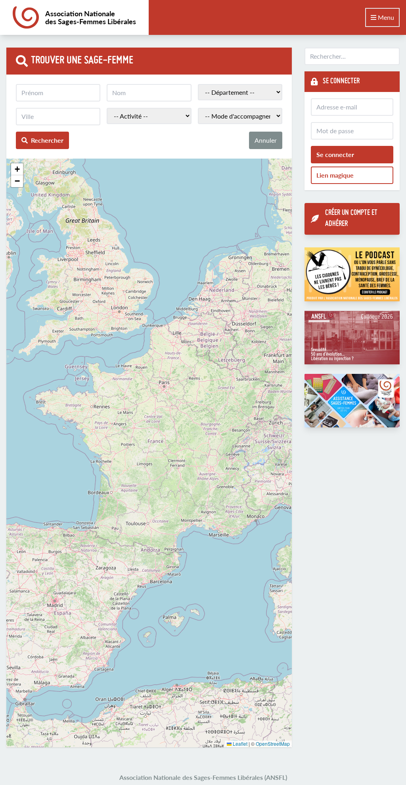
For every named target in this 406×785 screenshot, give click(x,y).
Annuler (266, 140)
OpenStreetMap (273, 743)
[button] (17, 169)
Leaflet (239, 743)
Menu (385, 17)
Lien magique (335, 175)
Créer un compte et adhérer (351, 219)
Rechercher (47, 140)
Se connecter (335, 154)
